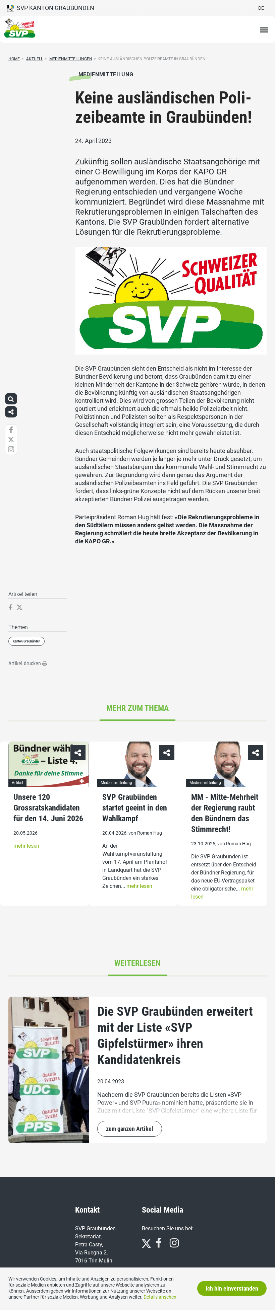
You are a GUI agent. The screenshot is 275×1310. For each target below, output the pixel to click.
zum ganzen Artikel (129, 1128)
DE (261, 8)
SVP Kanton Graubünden (54, 7)
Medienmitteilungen (70, 59)
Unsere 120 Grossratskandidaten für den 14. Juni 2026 (48, 807)
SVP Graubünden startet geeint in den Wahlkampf (134, 807)
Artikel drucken (25, 663)
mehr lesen (26, 846)
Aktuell (34, 59)
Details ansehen (160, 1297)
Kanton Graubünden (26, 641)
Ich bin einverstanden (232, 1288)
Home (14, 59)
